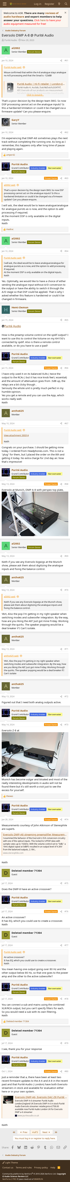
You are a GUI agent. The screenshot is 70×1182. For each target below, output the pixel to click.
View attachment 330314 (16, 435)
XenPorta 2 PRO (9, 1179)
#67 (66, 423)
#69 (66, 556)
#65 (66, 320)
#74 (66, 819)
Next (45, 1132)
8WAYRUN (38, 1179)
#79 (66, 1043)
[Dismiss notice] (65, 13)
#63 (66, 178)
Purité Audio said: (13, 67)
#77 (66, 945)
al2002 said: (9, 185)
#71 (66, 649)
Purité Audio (10, 40)
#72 (66, 696)
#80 (66, 1071)
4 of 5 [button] (35, 1132)
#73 (66, 724)
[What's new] (59, 4)
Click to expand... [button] (35, 94)
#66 (66, 368)
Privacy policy (41, 1167)
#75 (66, 883)
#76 (66, 911)
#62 (66, 132)
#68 (66, 484)
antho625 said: (11, 655)
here (43, 20)
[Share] (61, 61)
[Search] (66, 4)
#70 (66, 590)
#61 (66, 60)
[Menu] (5, 4)
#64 (66, 251)
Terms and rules (24, 1167)
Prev (24, 1132)
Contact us (7, 1167)
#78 (66, 998)
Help (52, 1167)
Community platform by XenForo (29, 1173)
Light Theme (11, 1162)
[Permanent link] (22, 326)
